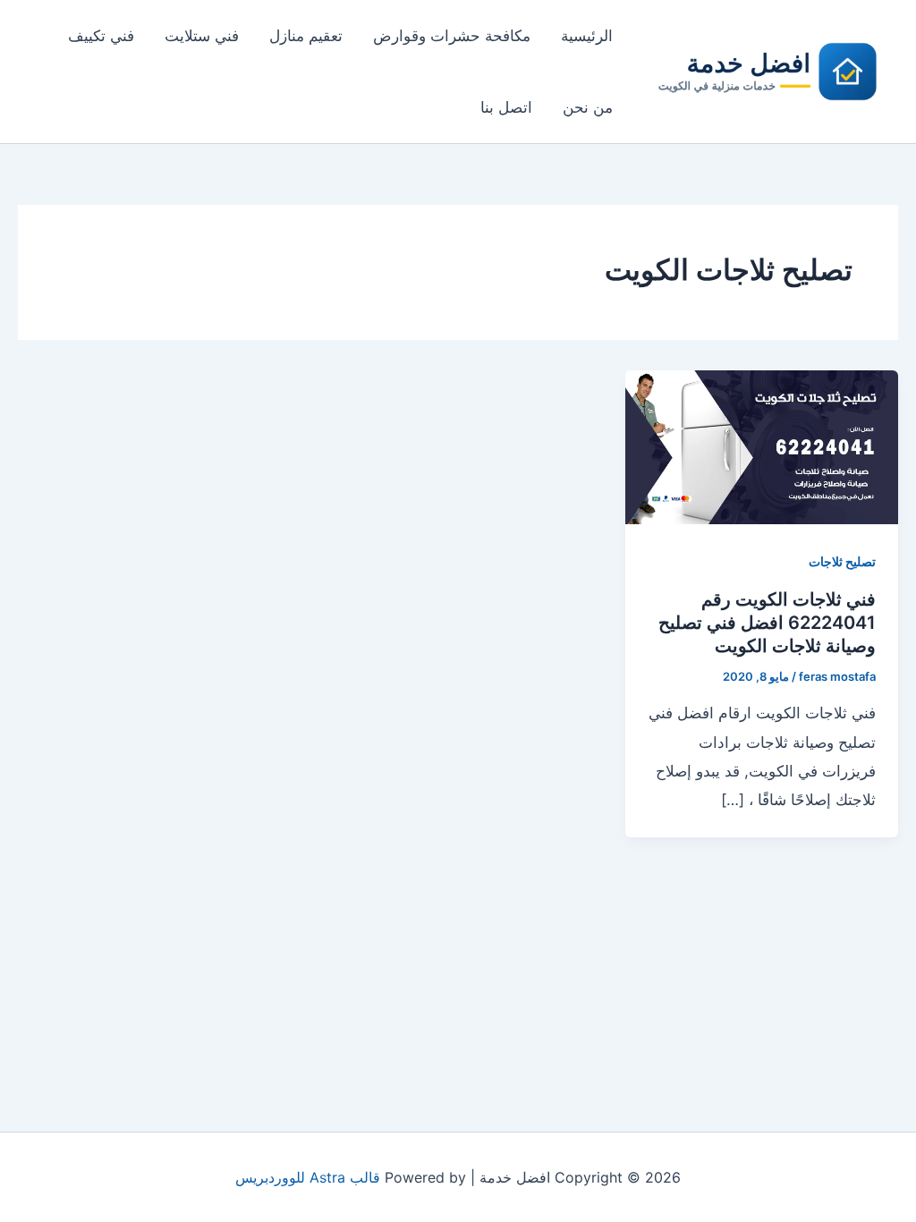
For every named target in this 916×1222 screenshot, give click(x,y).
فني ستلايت (202, 36)
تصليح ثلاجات (842, 561)
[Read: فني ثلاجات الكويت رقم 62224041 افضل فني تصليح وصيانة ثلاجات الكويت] (761, 445)
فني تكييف (101, 36)
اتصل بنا (506, 107)
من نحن (588, 107)
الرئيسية (587, 36)
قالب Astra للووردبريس (307, 1177)
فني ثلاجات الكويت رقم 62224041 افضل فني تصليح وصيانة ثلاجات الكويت (767, 623)
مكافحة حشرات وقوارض (451, 36)
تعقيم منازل (306, 36)
